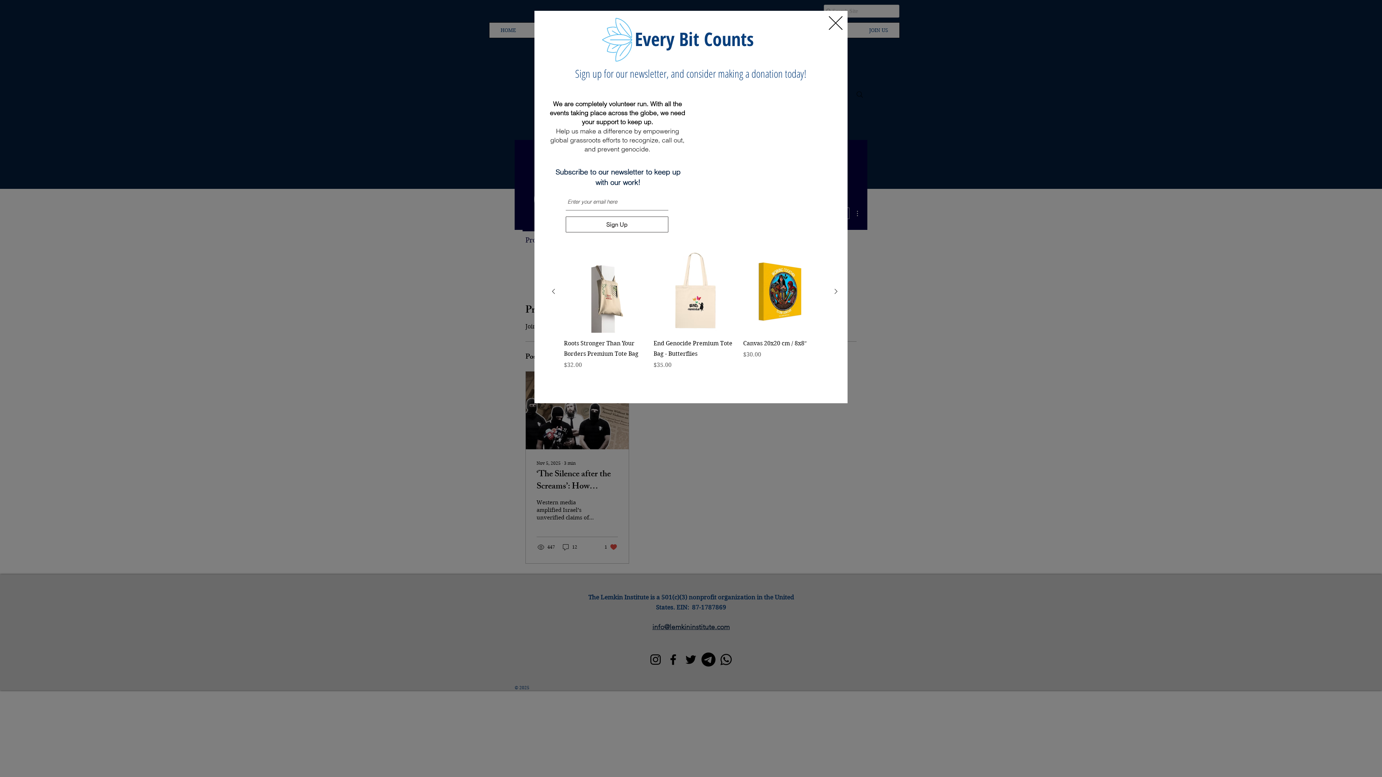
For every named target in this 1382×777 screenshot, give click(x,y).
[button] (836, 23)
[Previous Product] (553, 291)
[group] (694, 320)
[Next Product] (836, 291)
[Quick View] (605, 291)
